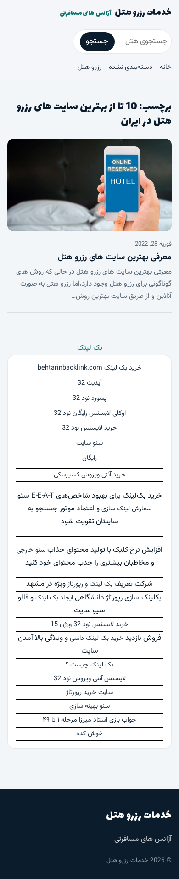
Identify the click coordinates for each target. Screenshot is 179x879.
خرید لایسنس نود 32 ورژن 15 (89, 624)
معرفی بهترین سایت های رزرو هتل (115, 257)
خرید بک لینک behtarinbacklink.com (90, 368)
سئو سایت (89, 443)
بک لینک (89, 348)
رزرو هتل (89, 67)
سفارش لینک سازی (126, 509)
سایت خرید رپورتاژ (89, 692)
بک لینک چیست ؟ (89, 665)
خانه (166, 67)
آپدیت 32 (89, 383)
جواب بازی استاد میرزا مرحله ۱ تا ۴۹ (89, 720)
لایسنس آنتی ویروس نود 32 (90, 678)
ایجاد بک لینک (54, 598)
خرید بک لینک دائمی (96, 638)
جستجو (97, 41)
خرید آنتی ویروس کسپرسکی (90, 475)
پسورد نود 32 (89, 398)
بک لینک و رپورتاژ (89, 584)
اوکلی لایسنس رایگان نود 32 (90, 413)
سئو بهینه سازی (89, 706)
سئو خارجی (31, 550)
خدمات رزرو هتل (116, 13)
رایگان (89, 458)
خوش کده (89, 733)
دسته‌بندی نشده (130, 67)
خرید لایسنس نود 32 (89, 428)
